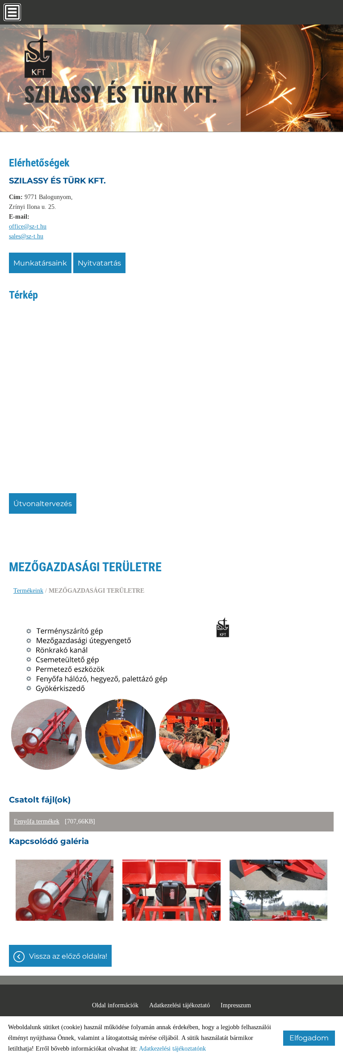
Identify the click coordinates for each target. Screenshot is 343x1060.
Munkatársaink (40, 263)
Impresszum (236, 1005)
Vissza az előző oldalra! (68, 956)
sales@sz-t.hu (26, 236)
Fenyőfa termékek (36, 821)
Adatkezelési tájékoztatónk (172, 1048)
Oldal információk (115, 1005)
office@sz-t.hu (27, 226)
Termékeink (28, 590)
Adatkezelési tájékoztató (179, 1005)
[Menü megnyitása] (12, 12)
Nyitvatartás (99, 263)
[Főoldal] (120, 55)
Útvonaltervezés (42, 503)
